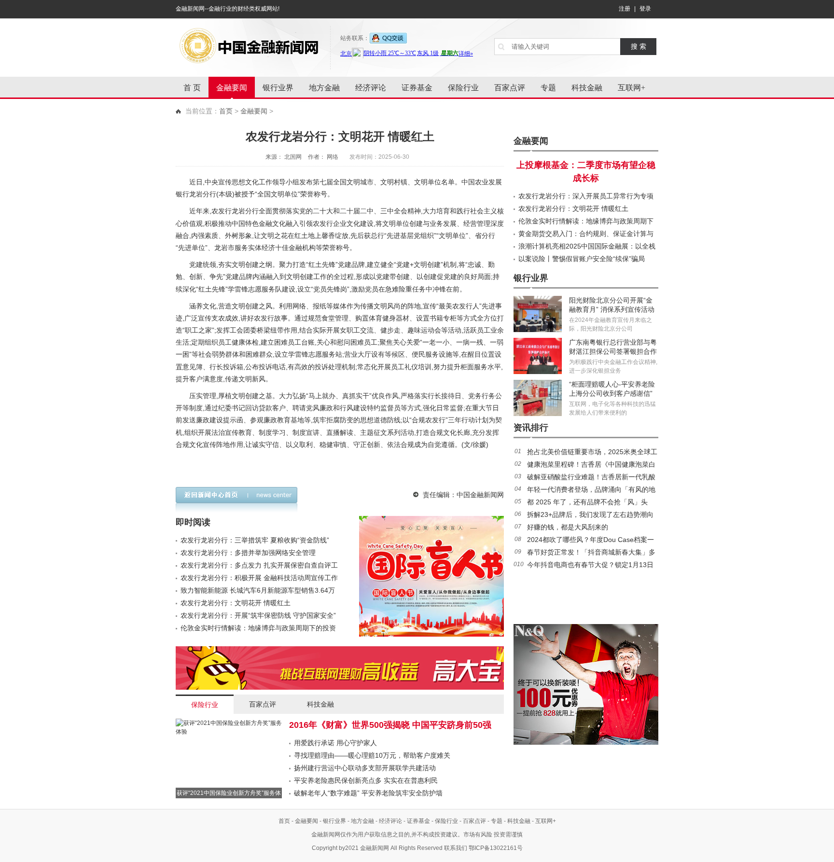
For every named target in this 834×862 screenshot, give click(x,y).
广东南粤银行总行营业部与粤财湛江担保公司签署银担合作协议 (613, 351)
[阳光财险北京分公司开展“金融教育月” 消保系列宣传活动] (538, 314)
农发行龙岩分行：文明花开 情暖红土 (236, 603)
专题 (548, 87)
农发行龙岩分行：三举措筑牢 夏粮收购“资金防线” (255, 540)
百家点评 (509, 87)
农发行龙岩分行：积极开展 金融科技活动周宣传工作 (259, 578)
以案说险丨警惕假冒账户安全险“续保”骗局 (581, 259)
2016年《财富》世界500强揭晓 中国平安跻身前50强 (390, 725)
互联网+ (631, 87)
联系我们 (455, 848)
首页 (226, 111)
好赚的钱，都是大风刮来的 (567, 527)
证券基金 (417, 87)
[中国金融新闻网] (248, 46)
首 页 (192, 87)
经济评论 (370, 87)
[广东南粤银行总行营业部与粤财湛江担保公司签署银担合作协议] (538, 356)
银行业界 (278, 87)
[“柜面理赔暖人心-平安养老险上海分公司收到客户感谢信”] (538, 398)
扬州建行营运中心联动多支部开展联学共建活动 (365, 768)
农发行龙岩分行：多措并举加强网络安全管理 (248, 552)
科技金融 (586, 87)
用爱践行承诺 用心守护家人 (335, 743)
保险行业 (463, 87)
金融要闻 (231, 87)
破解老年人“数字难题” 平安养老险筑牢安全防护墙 (368, 793)
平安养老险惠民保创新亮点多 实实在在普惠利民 (366, 780)
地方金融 (324, 87)
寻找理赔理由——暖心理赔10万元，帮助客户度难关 (372, 755)
